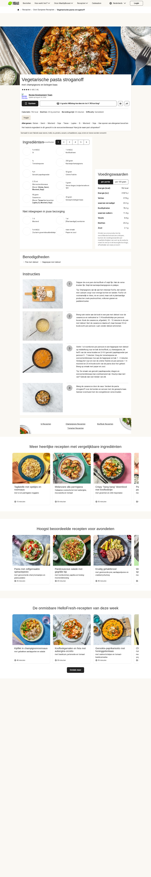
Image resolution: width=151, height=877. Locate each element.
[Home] (18, 9)
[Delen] (126, 103)
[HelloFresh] (13, 3)
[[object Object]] (120, 103)
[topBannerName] (75, 20)
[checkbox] (23, 90)
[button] (118, 3)
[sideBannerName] (113, 151)
